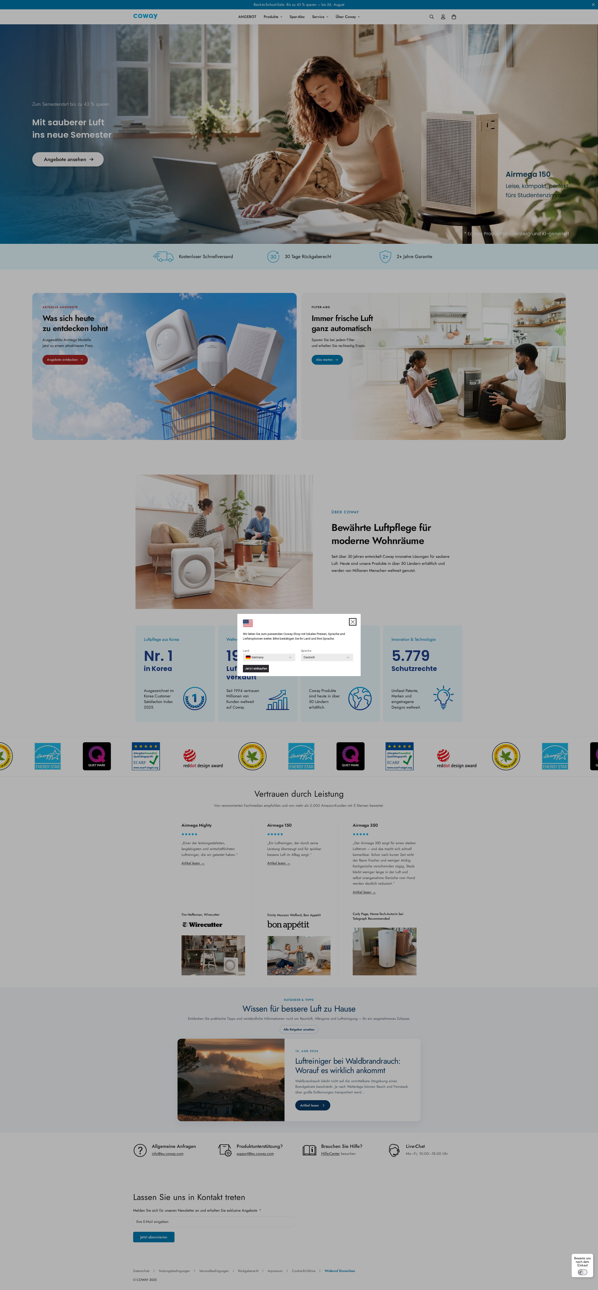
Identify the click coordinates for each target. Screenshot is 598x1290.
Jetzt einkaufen (256, 668)
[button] (352, 622)
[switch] (582, 1272)
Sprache (306, 650)
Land (246, 650)
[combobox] (254, 657)
